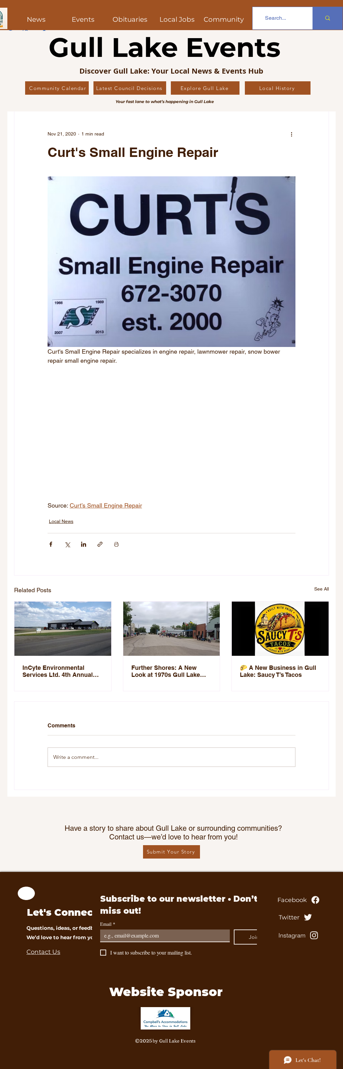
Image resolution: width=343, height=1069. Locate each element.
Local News (61, 521)
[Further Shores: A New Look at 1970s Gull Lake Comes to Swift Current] (171, 629)
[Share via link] (100, 544)
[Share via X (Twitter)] (67, 544)
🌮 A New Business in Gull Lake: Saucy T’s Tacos (278, 671)
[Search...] (327, 18)
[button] (223, 19)
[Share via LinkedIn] (83, 544)
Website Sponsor (166, 991)
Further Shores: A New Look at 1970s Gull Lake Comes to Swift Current (165, 671)
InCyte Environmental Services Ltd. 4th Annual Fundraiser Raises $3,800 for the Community (58, 671)
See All (321, 589)
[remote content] (171, 437)
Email (107, 924)
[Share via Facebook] (51, 544)
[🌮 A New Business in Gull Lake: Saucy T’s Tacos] (280, 629)
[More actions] (291, 134)
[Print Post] (116, 544)
